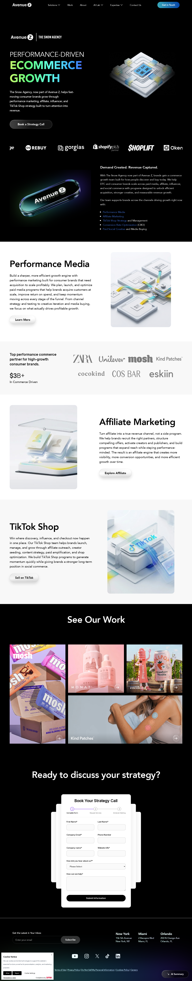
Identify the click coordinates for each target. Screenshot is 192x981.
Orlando (166, 933)
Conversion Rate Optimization (120, 225)
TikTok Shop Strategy (115, 220)
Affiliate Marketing (113, 216)
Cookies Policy (122, 969)
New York (122, 933)
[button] (59, 5)
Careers (134, 969)
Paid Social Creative (114, 229)
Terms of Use (60, 969)
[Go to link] (22, 5)
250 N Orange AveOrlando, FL (170, 939)
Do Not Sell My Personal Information (97, 969)
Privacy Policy (74, 969)
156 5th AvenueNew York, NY (124, 939)
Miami (142, 933)
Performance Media (114, 212)
